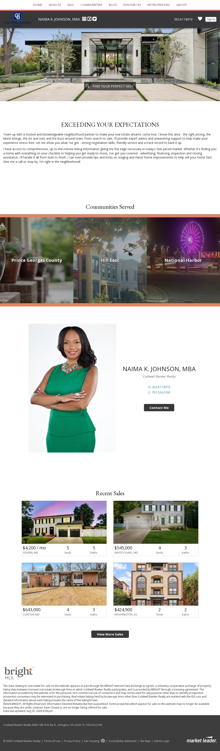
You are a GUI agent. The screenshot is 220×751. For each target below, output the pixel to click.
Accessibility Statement (122, 741)
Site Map (145, 741)
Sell (70, 5)
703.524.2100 (161, 392)
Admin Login (161, 741)
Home (37, 5)
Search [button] (55, 5)
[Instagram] (84, 20)
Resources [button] (132, 5)
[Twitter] (94, 20)
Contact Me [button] (159, 407)
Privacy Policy (72, 741)
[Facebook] (89, 20)
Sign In (211, 19)
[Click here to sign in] (200, 20)
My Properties (158, 5)
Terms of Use (52, 741)
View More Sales (110, 634)
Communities (91, 5)
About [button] (181, 5)
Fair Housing (91, 741)
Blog (113, 5)
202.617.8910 (183, 19)
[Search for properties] (88, 86)
